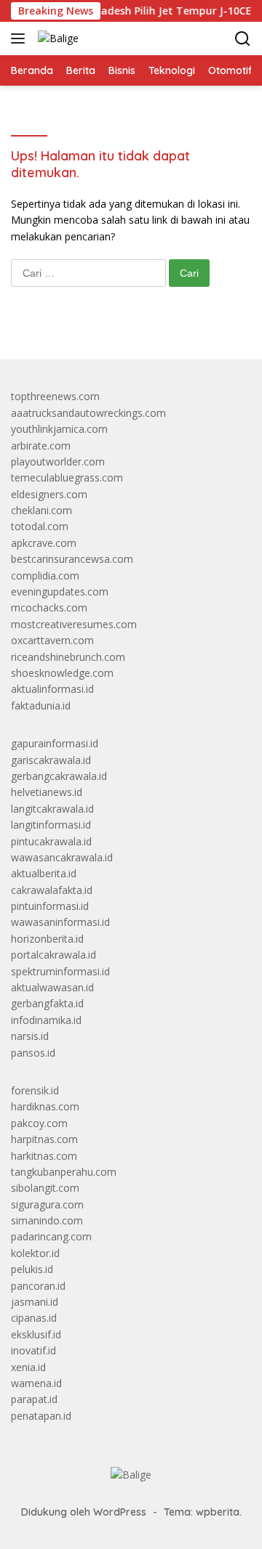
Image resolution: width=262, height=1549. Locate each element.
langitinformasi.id (51, 825)
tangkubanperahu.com (63, 1172)
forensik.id (35, 1090)
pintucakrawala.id (51, 841)
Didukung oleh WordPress (83, 1511)
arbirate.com (41, 445)
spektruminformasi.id (60, 971)
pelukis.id (32, 1269)
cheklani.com (41, 510)
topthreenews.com (55, 396)
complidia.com (45, 575)
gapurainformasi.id (54, 743)
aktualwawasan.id (52, 987)
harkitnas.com (44, 1156)
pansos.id (33, 1053)
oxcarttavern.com (52, 640)
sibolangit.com (45, 1188)
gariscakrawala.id (51, 760)
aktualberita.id (43, 873)
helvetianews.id (46, 792)
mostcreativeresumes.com (74, 624)
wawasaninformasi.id (60, 922)
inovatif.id (33, 1350)
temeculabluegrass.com (67, 477)
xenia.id (28, 1367)
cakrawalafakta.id (51, 890)
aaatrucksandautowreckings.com (88, 413)
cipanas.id (34, 1318)
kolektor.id (35, 1253)
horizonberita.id (47, 939)
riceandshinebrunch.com (68, 657)
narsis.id (30, 1036)
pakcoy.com (39, 1123)
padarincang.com (51, 1236)
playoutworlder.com (58, 461)
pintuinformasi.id (50, 906)
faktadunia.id (41, 705)
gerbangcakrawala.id (59, 776)
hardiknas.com (45, 1106)
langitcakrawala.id (52, 809)
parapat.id (34, 1399)
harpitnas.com (44, 1139)
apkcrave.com (43, 543)
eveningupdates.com (59, 591)
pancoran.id (38, 1286)
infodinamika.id (46, 1020)
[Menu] (21, 38)
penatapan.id (41, 1416)
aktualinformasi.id (52, 689)
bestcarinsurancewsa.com (72, 559)
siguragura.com (47, 1204)
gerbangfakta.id (47, 1003)
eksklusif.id (36, 1334)
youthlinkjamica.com (59, 429)
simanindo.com (47, 1220)
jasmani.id (34, 1302)
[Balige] (56, 38)
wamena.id (36, 1383)
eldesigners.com (49, 494)
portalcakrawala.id (53, 954)
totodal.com (39, 526)
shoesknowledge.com (62, 673)
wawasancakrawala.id (62, 857)
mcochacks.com (49, 607)
